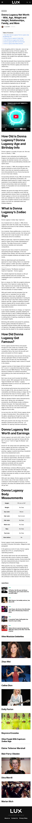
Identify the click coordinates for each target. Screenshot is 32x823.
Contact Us (14, 818)
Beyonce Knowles (10, 733)
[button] (2, 2)
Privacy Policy (23, 818)
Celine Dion (6, 685)
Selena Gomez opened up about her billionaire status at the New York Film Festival (19, 629)
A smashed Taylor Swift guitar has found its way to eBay (18, 620)
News (10, 587)
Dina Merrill (6, 777)
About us (7, 818)
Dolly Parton (7, 709)
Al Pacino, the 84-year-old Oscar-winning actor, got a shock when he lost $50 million (19, 591)
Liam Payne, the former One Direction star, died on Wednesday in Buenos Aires (19, 610)
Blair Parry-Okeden (10, 754)
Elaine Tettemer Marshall (13, 748)
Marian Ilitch (7, 801)
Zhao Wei (5, 661)
